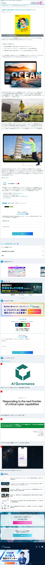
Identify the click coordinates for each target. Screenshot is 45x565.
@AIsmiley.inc (19, 193)
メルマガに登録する (6, 197)
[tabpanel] (22, 289)
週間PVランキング (4, 361)
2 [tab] (20, 298)
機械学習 (16, 203)
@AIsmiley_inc (16, 194)
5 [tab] (24, 298)
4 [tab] (23, 298)
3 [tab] (21, 298)
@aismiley (25, 196)
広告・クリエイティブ (22, 203)
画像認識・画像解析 (11, 203)
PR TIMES (6, 177)
